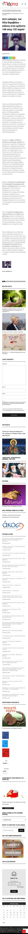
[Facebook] (3, 57)
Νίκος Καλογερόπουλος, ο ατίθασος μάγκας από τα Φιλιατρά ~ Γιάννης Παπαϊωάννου (14, 566)
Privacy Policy (9, 410)
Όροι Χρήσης (20, 887)
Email (3, 393)
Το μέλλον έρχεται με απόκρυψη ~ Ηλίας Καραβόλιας (11, 610)
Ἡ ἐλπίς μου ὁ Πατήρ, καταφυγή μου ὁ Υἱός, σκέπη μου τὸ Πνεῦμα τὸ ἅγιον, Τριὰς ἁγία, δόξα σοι (14, 433)
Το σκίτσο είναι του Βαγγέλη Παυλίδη (12, 506)
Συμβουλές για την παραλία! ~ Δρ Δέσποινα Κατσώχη (12, 655)
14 (17, 912)
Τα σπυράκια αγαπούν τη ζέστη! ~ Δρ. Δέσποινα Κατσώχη (13, 648)
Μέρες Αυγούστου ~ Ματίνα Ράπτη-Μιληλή (12, 630)
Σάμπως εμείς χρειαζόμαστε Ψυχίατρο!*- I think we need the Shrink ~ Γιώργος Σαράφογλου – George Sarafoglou (13, 624)
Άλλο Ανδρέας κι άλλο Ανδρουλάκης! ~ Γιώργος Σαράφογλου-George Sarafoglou (13, 695)
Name (3, 387)
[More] (14, 57)
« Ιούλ (3, 922)
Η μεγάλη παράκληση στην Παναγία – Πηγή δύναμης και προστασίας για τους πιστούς (12, 596)
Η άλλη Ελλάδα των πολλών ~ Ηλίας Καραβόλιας (13, 675)
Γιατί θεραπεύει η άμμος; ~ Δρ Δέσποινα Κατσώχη (13, 636)
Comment (4, 363)
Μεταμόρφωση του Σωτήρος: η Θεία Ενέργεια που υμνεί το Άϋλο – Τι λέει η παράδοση (13, 688)
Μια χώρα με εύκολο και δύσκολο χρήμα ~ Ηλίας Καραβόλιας (13, 603)
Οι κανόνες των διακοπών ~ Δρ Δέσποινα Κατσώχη (11, 642)
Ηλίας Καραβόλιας (6, 13)
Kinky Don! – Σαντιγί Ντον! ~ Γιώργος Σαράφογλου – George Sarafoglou (13, 547)
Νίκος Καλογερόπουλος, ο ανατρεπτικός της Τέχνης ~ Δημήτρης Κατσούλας (12, 662)
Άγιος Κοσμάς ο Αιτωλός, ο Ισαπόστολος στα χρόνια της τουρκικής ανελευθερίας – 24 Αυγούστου (12, 540)
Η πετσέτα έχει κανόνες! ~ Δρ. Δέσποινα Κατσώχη (13, 553)
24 (4, 917)
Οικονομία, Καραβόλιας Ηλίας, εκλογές (15, 281)
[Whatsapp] (11, 57)
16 (24, 912)
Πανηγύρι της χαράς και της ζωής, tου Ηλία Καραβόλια (12, 682)
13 (14, 912)
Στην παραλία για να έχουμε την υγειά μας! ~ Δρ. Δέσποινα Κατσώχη (13, 616)
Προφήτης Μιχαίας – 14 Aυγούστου (10, 590)
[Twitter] (8, 57)
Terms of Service (18, 410)
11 (7, 912)
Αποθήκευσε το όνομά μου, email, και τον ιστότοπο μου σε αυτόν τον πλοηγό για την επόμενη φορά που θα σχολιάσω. (14, 403)
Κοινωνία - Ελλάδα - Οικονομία (11, 10)
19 (10, 915)
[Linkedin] (6, 57)
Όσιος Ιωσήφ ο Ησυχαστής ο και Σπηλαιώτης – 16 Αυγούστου (13, 579)
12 (10, 912)
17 (4, 915)
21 (17, 915)
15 (20, 912)
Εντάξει (2, 933)
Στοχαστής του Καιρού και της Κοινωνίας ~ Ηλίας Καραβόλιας (13, 559)
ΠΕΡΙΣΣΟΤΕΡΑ (8, 808)
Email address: (14, 881)
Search (21, 830)
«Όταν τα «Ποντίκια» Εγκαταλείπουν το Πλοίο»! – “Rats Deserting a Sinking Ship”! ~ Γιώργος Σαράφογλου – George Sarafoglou (13, 669)
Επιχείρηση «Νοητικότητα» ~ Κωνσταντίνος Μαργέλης (12, 572)
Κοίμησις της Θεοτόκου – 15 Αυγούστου (11, 585)
